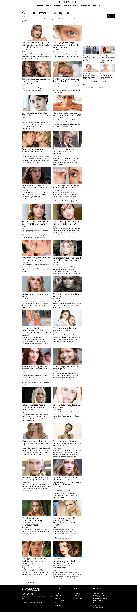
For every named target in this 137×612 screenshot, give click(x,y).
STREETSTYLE (47, 8)
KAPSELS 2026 (71, 8)
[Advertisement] (99, 31)
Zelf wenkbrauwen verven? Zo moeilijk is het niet (36, 80)
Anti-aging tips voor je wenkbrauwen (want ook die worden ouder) (66, 44)
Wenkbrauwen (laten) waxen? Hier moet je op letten (36, 258)
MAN (94, 5)
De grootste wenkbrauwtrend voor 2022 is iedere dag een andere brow (67, 260)
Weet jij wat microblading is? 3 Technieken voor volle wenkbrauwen (36, 560)
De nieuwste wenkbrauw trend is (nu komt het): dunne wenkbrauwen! (67, 443)
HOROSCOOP (55, 8)
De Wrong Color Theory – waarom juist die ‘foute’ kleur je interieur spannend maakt (107, 59)
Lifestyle (57, 5)
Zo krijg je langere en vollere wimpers (66, 295)
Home (57, 593)
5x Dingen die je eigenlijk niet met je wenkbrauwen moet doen (36, 223)
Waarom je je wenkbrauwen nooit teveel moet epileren (66, 186)
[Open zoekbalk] (97, 5)
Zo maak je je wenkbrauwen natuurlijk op (66, 367)
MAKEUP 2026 (79, 8)
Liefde (66, 5)
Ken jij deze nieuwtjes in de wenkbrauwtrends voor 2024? (67, 114)
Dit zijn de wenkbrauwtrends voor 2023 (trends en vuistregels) (66, 151)
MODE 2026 (63, 8)
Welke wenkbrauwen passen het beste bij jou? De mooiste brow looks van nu (35, 44)
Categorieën (87, 84)
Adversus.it (97, 603)
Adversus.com (98, 607)
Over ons (58, 598)
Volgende (31, 582)
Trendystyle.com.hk (100, 598)
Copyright (58, 603)
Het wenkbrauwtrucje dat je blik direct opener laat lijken (35, 478)
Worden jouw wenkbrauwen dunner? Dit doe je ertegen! (66, 80)
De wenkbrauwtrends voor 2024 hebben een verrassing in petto (36, 115)
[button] (99, 5)
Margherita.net (98, 593)
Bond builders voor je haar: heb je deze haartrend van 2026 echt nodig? (90, 76)
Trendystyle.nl (98, 600)
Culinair (75, 5)
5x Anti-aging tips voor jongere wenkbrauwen (33, 150)
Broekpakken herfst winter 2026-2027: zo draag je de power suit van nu (90, 58)
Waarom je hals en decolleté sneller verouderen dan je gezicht (106, 76)
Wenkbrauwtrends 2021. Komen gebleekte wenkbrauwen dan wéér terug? (64, 521)
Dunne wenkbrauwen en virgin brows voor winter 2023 (36, 186)
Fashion (40, 5)
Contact (58, 596)
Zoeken (110, 16)
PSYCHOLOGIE (94, 8)
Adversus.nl (97, 605)
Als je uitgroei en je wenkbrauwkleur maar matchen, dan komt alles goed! (36, 330)
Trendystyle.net (98, 596)
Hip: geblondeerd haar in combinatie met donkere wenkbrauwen (33, 407)
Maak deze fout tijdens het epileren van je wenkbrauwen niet (36, 368)
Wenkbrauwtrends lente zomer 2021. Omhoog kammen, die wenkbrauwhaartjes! (33, 521)
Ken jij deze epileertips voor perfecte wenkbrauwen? (66, 222)
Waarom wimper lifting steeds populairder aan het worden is (36, 442)
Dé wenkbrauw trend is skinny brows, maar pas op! (67, 405)
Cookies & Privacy (61, 600)
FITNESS (41, 8)
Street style (78, 598)
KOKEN (86, 8)
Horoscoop (85, 5)
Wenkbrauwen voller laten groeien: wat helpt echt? (65, 329)
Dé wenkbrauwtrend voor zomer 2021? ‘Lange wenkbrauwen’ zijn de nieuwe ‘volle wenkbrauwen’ (67, 480)
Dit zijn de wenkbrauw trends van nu (36, 295)
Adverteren (59, 605)
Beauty (49, 5)
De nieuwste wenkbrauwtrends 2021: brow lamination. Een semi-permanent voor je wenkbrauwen (67, 563)
